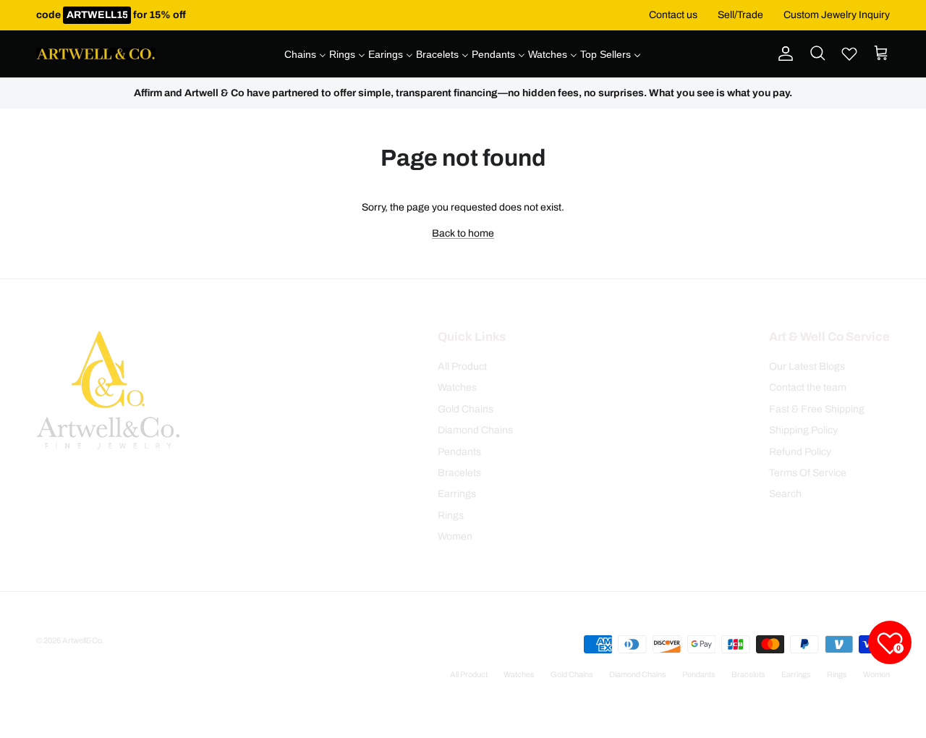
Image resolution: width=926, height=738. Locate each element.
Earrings (457, 493)
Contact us (673, 14)
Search (785, 493)
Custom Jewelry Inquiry (836, 14)
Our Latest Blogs (807, 366)
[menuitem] (305, 54)
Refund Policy (800, 451)
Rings (451, 515)
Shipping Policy (803, 430)
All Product (462, 366)
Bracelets (459, 472)
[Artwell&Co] (96, 54)
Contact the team (807, 387)
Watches (457, 387)
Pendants (459, 451)
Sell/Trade (740, 14)
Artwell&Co (82, 640)
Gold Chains (465, 409)
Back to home (463, 233)
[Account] (782, 53)
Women (455, 536)
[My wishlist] (849, 53)
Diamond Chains (475, 430)
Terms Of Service (807, 472)
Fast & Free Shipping (817, 409)
